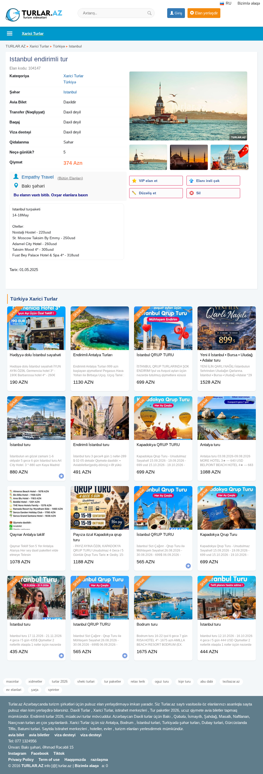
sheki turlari (86, 681)
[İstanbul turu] (36, 402)
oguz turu (162, 681)
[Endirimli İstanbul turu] (100, 402)
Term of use (49, 759)
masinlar (12, 681)
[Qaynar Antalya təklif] (36, 492)
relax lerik (138, 681)
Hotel (37, 244)
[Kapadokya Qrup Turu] (227, 492)
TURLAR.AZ (16, 46)
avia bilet (16, 735)
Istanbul (75, 46)
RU (228, 3)
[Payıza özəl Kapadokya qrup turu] (100, 492)
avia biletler (39, 735)
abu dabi (206, 681)
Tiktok (58, 753)
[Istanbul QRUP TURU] (100, 582)
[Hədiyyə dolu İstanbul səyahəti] (36, 312)
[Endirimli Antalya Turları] (100, 312)
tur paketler (112, 681)
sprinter (53, 690)
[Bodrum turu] (163, 582)
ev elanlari (13, 690)
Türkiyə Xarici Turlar (34, 299)
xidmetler (35, 681)
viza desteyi (65, 735)
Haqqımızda (75, 759)
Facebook (40, 753)
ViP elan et (148, 181)
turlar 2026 (60, 681)
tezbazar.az (231, 681)
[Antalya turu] (227, 402)
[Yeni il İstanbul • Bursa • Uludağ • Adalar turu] (227, 312)
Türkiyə (59, 46)
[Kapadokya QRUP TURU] (163, 402)
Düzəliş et (147, 193)
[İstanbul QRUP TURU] (163, 312)
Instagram (17, 753)
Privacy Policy (21, 759)
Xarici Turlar (39, 46)
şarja (34, 690)
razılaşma (99, 759)
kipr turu (185, 681)
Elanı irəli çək (208, 181)
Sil (198, 193)
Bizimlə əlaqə (249, 3)
